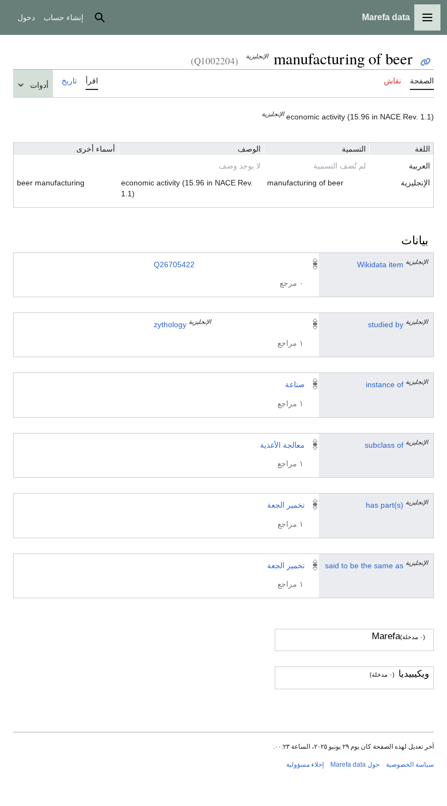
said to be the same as (364, 565)
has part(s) (384, 505)
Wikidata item (380, 264)
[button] (427, 17)
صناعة (295, 384)
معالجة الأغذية (282, 445)
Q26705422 (174, 264)
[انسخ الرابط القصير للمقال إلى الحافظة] (425, 62)
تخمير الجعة (286, 505)
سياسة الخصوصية (410, 764)
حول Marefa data (354, 764)
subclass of (384, 445)
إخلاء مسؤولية (305, 764)
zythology (170, 324)
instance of (384, 384)
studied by (385, 324)
